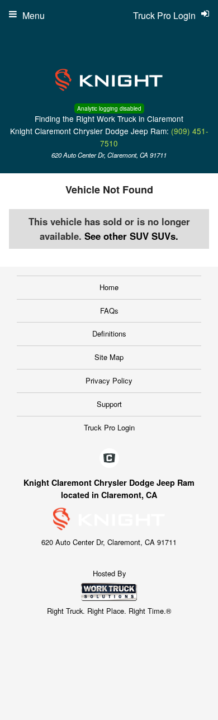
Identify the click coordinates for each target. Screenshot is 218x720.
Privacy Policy (109, 380)
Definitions (109, 333)
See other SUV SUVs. (131, 236)
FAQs (109, 310)
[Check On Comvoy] (109, 459)
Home (109, 287)
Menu (33, 15)
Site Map (109, 357)
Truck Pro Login (109, 427)
